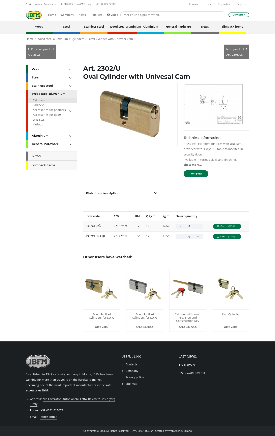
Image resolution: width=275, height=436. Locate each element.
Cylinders (78, 39)
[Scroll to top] (269, 430)
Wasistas (39, 119)
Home (52, 14)
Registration (224, 4)
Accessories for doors (47, 115)
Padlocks (38, 105)
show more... (193, 165)
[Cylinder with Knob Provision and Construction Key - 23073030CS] (188, 289)
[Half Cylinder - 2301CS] (230, 289)
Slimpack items (232, 26)
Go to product (101, 307)
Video (114, 14)
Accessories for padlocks (49, 110)
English (241, 4)
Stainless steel (94, 26)
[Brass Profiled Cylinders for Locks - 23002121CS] (144, 289)
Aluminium (150, 26)
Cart (227, 226)
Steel (66, 26)
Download (193, 4)
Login (209, 4)
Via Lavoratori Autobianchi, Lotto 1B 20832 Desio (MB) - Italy (59, 4)
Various (38, 124)
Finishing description (102, 193)
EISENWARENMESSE (192, 373)
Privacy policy (135, 377)
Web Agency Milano (180, 431)
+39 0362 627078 (107, 4)
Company (67, 14)
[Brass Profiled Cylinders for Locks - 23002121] (101, 289)
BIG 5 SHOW (187, 364)
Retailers (96, 14)
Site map (132, 384)
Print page (196, 173)
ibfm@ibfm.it (48, 417)
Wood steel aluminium (122, 26)
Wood (39, 26)
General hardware (177, 26)
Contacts (131, 364)
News (82, 14)
